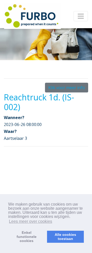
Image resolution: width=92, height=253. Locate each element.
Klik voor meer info (66, 87)
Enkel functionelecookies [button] (27, 236)
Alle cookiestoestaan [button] (65, 237)
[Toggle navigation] (81, 16)
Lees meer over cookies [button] (30, 221)
